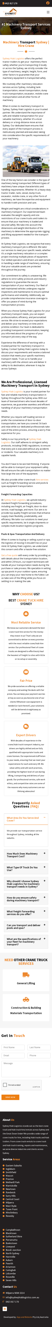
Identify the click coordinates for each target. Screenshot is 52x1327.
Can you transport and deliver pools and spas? (23, 926)
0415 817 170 (10, 3)
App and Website (24, 1317)
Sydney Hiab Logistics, (14, 499)
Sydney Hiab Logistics (13, 58)
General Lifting (26, 983)
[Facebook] (5, 1309)
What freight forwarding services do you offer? (21, 913)
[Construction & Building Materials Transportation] (26, 999)
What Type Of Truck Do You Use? (22, 869)
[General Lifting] (26, 974)
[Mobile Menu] (48, 12)
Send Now (10, 1097)
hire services (42, 479)
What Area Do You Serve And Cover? (23, 819)
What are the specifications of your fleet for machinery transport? (24, 941)
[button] (26, 819)
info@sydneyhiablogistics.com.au (22, 1297)
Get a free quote (9, 555)
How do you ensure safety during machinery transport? (23, 899)
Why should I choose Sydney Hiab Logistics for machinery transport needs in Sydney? (23, 883)
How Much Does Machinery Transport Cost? (22, 855)
